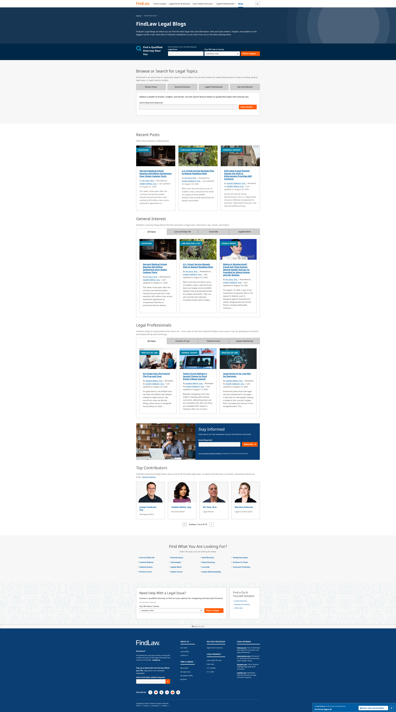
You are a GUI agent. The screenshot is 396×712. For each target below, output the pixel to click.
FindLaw (138, 15)
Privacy (145, 706)
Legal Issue (172, 49)
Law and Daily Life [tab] (182, 231)
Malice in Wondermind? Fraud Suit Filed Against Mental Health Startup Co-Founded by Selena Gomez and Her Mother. (236, 269)
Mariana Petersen (244, 507)
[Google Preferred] (178, 692)
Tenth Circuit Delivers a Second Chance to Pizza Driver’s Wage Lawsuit (195, 376)
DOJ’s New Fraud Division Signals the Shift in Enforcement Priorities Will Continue (238, 174)
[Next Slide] (211, 524)
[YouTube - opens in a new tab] (156, 692)
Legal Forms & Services (215, 648)
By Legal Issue (185, 672)
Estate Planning (208, 562)
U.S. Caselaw (211, 668)
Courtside (206, 567)
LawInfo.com (241, 673)
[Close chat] (391, 708)
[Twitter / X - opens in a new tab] (161, 692)
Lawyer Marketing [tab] (244, 341)
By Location (184, 668)
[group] (198, 504)
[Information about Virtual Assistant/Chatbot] (330, 709)
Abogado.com (242, 664)
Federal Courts (176, 572)
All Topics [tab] (151, 231)
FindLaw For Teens (240, 562)
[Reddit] (173, 692)
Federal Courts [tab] (213, 341)
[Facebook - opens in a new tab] (150, 692)
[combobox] (186, 53)
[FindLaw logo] (143, 3)
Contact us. (156, 660)
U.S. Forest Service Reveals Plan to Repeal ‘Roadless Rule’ (198, 172)
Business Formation (242, 604)
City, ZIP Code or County (214, 49)
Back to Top (199, 626)
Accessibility (184, 652)
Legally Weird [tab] (244, 231)
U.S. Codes (210, 672)
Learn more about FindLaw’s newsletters (210, 453)
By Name (183, 679)
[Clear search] (237, 53)
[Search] (257, 3)
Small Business (208, 557)
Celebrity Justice (145, 567)
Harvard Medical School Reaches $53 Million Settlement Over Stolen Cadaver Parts (156, 173)
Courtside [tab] (213, 231)
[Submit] (168, 681)
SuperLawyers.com (243, 656)
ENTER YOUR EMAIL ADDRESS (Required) (150, 677)
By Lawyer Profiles (186, 676)
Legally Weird (176, 567)
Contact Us (184, 655)
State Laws (239, 608)
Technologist (175, 562)
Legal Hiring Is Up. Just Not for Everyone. (237, 375)
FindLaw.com (241, 648)
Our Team (183, 648)
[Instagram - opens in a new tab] (167, 692)
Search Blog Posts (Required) (151, 103)
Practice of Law (145, 572)
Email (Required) (205, 440)
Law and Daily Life (146, 557)
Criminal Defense (146, 562)
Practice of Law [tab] (183, 341)
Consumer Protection (241, 567)
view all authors (149, 477)
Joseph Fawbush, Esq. (191, 181)
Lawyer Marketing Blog (211, 572)
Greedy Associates (240, 557)
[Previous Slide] (184, 524)
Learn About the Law (214, 660)
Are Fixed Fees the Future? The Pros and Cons (156, 375)
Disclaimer (155, 706)
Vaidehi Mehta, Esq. (148, 183)
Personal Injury (176, 557)
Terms (138, 706)
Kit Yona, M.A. (148, 180)
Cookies (164, 706)
